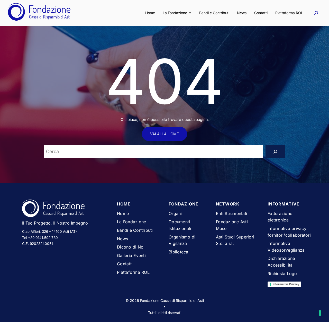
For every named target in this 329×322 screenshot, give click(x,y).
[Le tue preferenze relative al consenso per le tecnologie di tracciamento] (320, 313)
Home (150, 13)
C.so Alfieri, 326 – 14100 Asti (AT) (49, 231)
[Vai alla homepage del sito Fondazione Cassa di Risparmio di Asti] (65, 209)
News (241, 13)
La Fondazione (175, 13)
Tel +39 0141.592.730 (40, 238)
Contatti (261, 13)
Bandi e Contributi (214, 13)
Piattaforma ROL (289, 13)
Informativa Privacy (286, 284)
